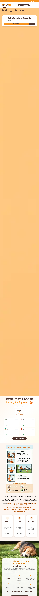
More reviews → (16, 425)
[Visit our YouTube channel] (34, 1)
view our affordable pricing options (26, 507)
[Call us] (32, 24)
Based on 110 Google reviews (19, 414)
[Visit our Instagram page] (31, 1)
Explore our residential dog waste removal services (18, 503)
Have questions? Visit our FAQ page (13, 507)
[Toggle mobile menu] (36, 5)
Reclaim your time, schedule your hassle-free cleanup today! (19, 510)
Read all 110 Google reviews (19, 438)
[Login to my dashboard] (37, 1)
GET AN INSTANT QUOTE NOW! (24, 5)
